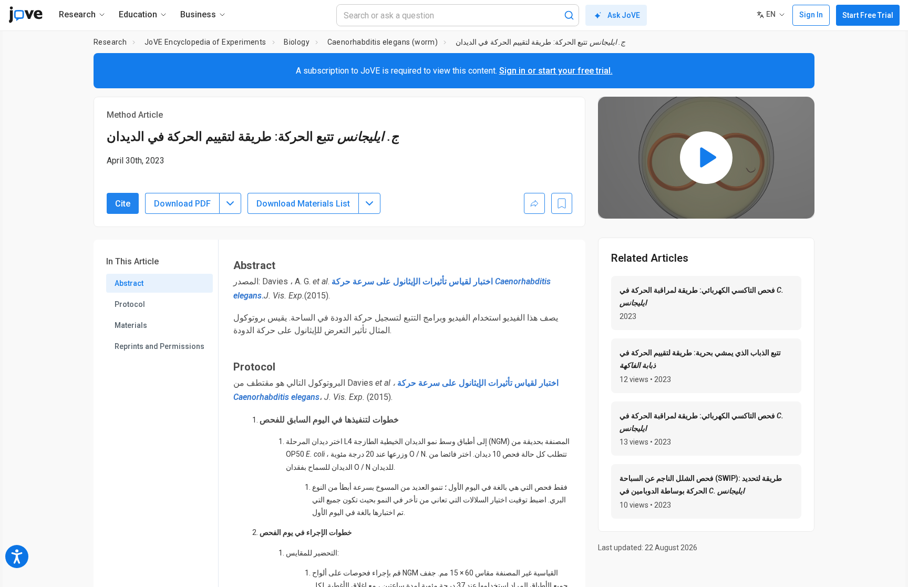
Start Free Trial (867, 15)
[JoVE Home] (25, 14)
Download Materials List (303, 204)
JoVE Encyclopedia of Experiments (205, 42)
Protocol (130, 304)
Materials (131, 325)
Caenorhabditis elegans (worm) (382, 42)
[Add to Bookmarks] (561, 203)
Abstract (129, 283)
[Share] (534, 203)
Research (110, 42)
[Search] (569, 15)
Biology (296, 42)
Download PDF (182, 204)
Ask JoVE (623, 15)
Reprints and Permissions (159, 346)
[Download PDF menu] (230, 203)
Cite (122, 204)
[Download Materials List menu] (369, 203)
